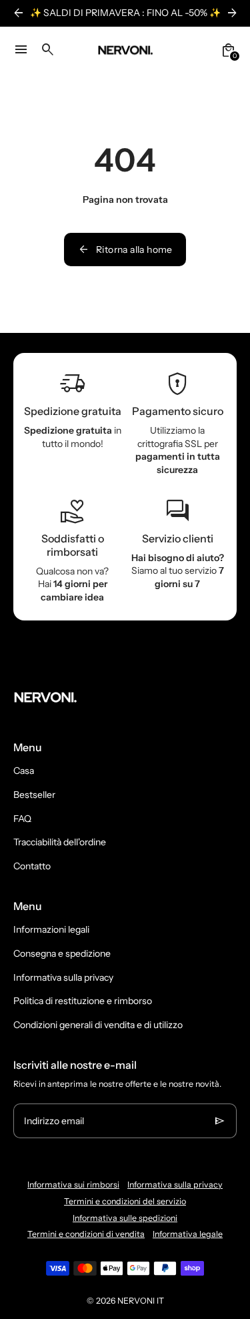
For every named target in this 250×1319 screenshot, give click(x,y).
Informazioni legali (51, 929)
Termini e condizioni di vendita (86, 1234)
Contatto (32, 866)
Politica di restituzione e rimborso (82, 1001)
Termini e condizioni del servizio (125, 1201)
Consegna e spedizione (62, 953)
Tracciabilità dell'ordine (59, 842)
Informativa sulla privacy (63, 977)
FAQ (22, 819)
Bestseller (34, 795)
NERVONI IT (140, 1301)
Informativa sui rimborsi (73, 1185)
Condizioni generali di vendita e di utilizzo (98, 1025)
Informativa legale (188, 1234)
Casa (23, 771)
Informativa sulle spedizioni (125, 1218)
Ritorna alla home (125, 249)
